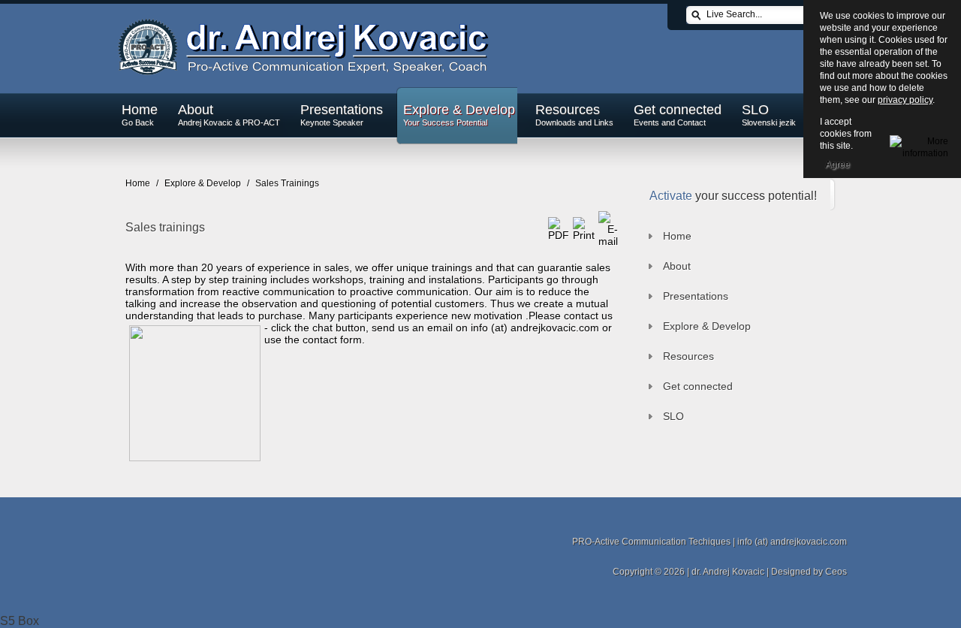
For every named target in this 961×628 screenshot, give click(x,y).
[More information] (919, 145)
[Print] (584, 235)
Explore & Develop (459, 114)
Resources (574, 114)
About (229, 114)
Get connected (678, 114)
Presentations (341, 114)
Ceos (836, 571)
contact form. (334, 340)
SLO (769, 114)
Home (140, 114)
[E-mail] (608, 241)
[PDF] (558, 235)
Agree (837, 164)
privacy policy (905, 100)
